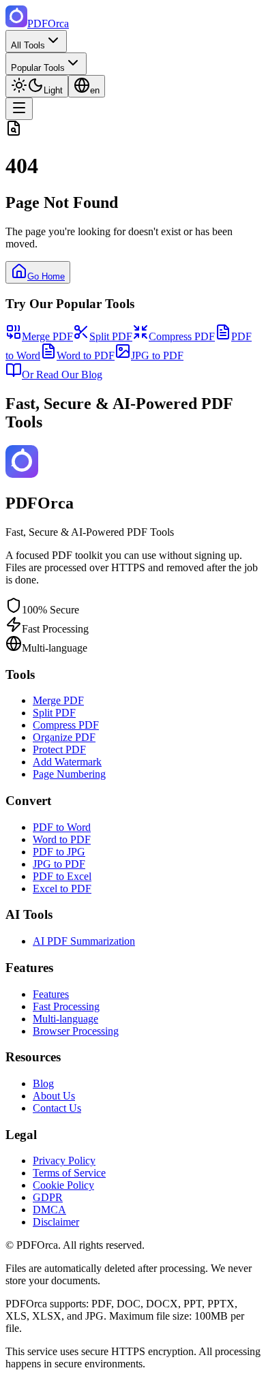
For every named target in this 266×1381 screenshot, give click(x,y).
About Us (54, 1096)
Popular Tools (38, 68)
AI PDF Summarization (84, 941)
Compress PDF (182, 336)
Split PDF (110, 336)
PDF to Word (62, 827)
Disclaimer (56, 1222)
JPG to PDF (157, 355)
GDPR (48, 1197)
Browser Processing (76, 1031)
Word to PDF (86, 355)
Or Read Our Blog (62, 374)
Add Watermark (67, 762)
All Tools (28, 45)
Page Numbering (69, 774)
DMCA (49, 1209)
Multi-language (65, 1019)
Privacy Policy (64, 1160)
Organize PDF (64, 737)
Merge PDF (47, 336)
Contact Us (57, 1108)
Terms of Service (69, 1173)
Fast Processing (66, 1006)
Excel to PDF (62, 888)
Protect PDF (59, 749)
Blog (43, 1083)
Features (51, 994)
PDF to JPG (59, 852)
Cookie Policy (63, 1185)
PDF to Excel (62, 876)
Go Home (46, 276)
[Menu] (19, 108)
